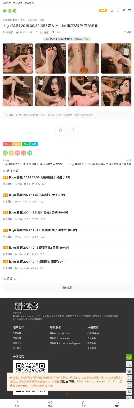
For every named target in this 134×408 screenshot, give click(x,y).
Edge (80, 381)
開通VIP (7, 2)
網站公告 (17, 343)
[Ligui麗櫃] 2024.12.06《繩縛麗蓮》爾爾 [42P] (36, 177)
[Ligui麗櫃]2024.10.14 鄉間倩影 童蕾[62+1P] (35, 261)
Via (115, 381)
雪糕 (34, 144)
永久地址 (17, 348)
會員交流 (17, 2)
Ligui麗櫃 (44, 32)
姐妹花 (7, 144)
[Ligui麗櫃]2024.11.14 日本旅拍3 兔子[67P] (34, 195)
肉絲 (26, 144)
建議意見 (29, 2)
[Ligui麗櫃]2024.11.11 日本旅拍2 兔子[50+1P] (35, 212)
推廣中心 (91, 343)
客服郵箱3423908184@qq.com (65, 343)
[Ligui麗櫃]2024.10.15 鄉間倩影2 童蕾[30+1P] (36, 247)
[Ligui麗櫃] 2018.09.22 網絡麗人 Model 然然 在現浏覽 (33, 164)
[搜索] (118, 10)
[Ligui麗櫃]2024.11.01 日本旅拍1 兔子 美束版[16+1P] (40, 230)
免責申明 (17, 333)
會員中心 (91, 338)
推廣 (129, 32)
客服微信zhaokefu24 (60, 338)
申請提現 (91, 348)
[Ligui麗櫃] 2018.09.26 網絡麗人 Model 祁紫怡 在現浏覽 (100, 164)
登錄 (86, 39)
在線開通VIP (93, 333)
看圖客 (10, 10)
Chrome (89, 381)
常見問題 (17, 338)
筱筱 (17, 144)
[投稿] (112, 10)
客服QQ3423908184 (60, 333)
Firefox (101, 381)
